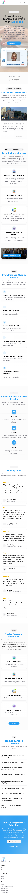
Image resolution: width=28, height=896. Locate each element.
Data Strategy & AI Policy (7, 886)
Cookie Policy (4, 892)
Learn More (19, 136)
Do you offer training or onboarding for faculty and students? (11, 799)
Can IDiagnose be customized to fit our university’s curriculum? (11, 768)
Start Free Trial (13, 841)
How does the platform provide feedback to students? (13, 775)
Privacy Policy (4, 888)
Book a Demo (13, 43)
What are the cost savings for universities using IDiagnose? (12, 782)
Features (3, 867)
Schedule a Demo (14, 846)
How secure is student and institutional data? (13, 788)
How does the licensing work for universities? (13, 762)
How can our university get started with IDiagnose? (11, 806)
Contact (3, 878)
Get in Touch (13, 723)
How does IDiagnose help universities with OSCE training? (12, 756)
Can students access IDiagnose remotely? (12, 793)
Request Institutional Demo (11, 255)
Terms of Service (5, 890)
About (2, 884)
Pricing (2, 869)
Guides (2, 876)
